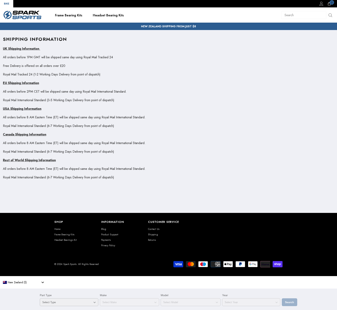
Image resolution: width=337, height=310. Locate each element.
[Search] (307, 15)
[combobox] (23, 282)
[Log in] (321, 4)
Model (164, 295)
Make (103, 295)
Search (289, 302)
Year (225, 295)
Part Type (46, 295)
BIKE (6, 3)
